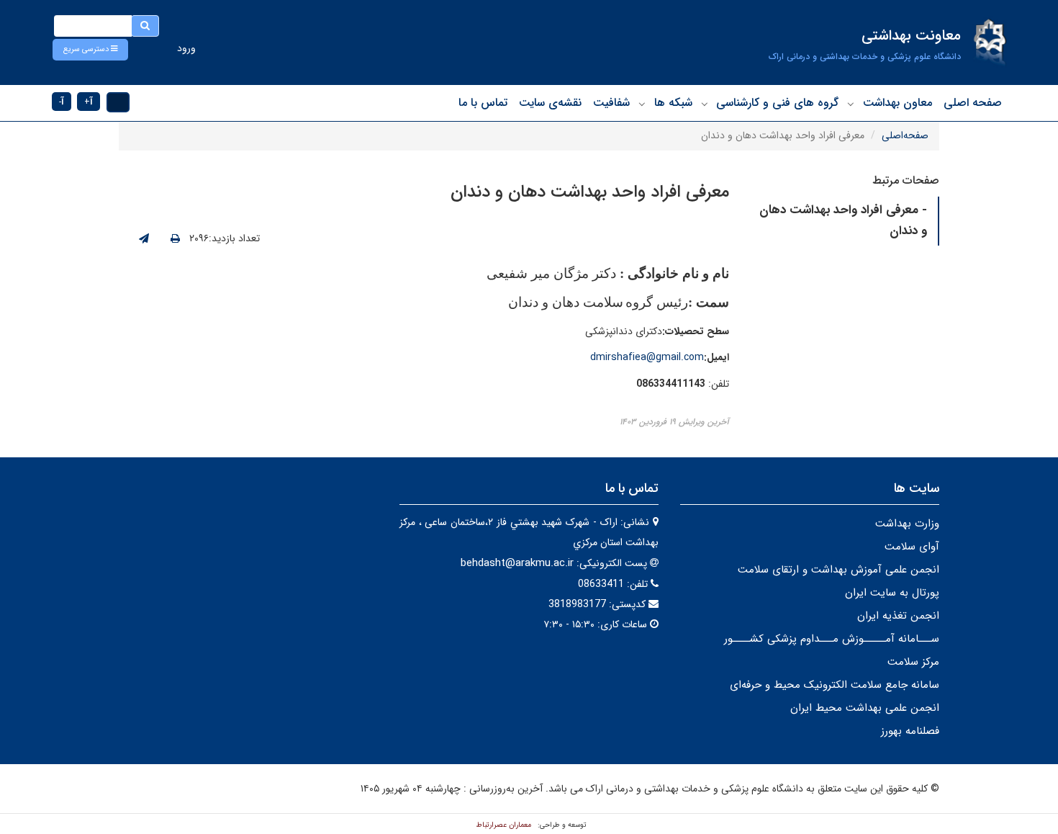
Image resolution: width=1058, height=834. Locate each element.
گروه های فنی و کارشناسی (777, 103)
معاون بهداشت (897, 103)
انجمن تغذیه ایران (898, 615)
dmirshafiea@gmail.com (647, 357)
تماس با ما (482, 103)
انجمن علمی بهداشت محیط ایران (864, 708)
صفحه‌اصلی (905, 135)
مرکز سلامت (913, 662)
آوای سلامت (912, 546)
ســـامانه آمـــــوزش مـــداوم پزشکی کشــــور (831, 638)
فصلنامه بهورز (910, 731)
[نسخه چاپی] (175, 239)
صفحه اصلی (973, 103)
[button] (90, 49)
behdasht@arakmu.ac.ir (517, 563)
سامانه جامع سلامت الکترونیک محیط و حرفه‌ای (834, 685)
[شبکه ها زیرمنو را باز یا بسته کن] (642, 103)
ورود (186, 48)
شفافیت (611, 103)
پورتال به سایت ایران (892, 592)
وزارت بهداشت (907, 523)
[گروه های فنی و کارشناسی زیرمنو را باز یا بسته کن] (704, 103)
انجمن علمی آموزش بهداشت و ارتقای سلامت (838, 569)
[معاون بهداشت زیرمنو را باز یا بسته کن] (850, 103)
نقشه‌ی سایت (550, 103)
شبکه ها (673, 103)
